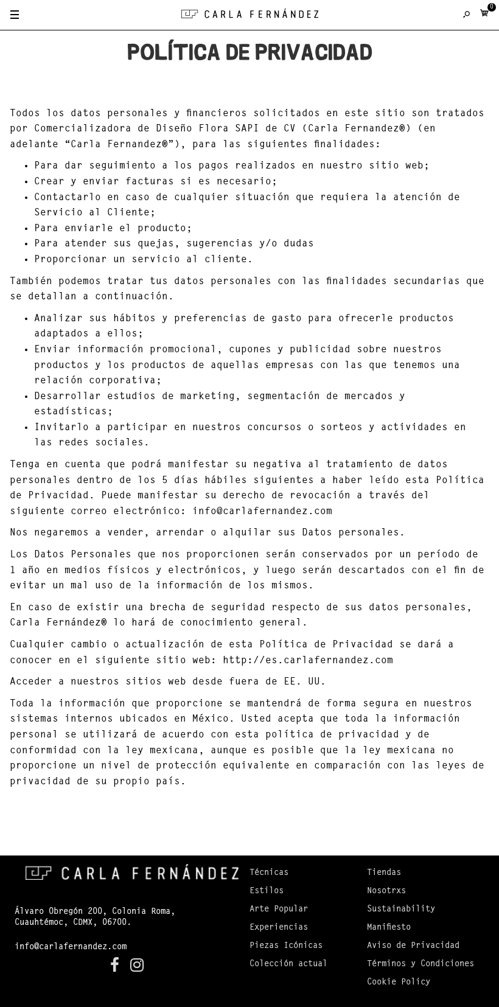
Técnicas (269, 873)
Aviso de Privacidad (413, 946)
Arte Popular (279, 909)
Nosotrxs (386, 891)
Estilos (267, 891)
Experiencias (279, 928)
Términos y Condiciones (420, 964)
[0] (484, 15)
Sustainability (401, 909)
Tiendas (384, 873)
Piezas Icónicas (286, 946)
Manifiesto (389, 928)
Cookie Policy (398, 982)
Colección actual (288, 964)
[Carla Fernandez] (249, 16)
